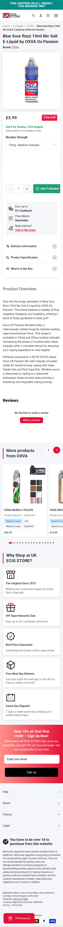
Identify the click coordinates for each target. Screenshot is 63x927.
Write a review (31, 420)
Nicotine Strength (17, 137)
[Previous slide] (48, 450)
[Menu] (56, 15)
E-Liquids (18, 26)
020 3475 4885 (20, 899)
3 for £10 (49, 117)
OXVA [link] (15, 47)
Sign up (31, 772)
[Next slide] (56, 450)
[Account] (41, 15)
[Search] (33, 15)
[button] (10, 543)
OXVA (30, 26)
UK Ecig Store (35, 915)
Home (6, 26)
